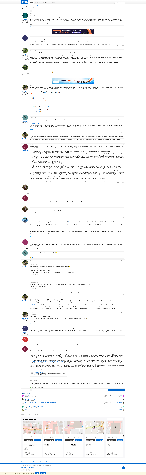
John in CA (26, 403)
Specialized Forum (37, 396)
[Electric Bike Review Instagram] (26, 470)
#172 (123, 217)
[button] (33, 2)
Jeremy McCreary (119, 410)
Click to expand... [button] (77, 229)
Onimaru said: (32, 15)
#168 (123, 144)
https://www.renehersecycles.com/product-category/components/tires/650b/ (46, 361)
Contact (28, 467)
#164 (123, 64)
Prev (23, 10)
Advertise (32, 467)
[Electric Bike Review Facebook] (24, 470)
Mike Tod (120, 403)
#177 (123, 312)
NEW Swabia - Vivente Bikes (40, 372)
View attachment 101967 (34, 123)
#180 (123, 346)
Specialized (64, 147)
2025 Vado (27, 409)
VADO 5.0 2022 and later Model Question (34, 406)
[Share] (121, 13)
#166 (123, 115)
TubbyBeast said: (33, 198)
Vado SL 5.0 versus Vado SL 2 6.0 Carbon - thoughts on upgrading (40, 402)
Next (35, 10)
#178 (123, 326)
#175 (123, 260)
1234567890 (27, 396)
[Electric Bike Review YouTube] (22, 470)
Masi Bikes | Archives (34, 377)
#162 (123, 35)
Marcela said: (32, 134)
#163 (123, 48)
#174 (123, 250)
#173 (123, 239)
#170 (123, 195)
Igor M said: (32, 296)
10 (32, 10)
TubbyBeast (24, 8)
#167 (123, 132)
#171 (123, 206)
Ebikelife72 (26, 410)
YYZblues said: (32, 339)
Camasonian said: (33, 187)
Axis (25, 407)
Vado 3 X (27, 395)
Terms (25, 467)
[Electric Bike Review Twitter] (29, 470)
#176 (123, 294)
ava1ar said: (32, 38)
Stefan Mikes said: (33, 117)
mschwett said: (33, 67)
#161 (123, 13)
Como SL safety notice (30, 399)
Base (25, 400)
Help (22, 467)
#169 (123, 184)
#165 (123, 85)
